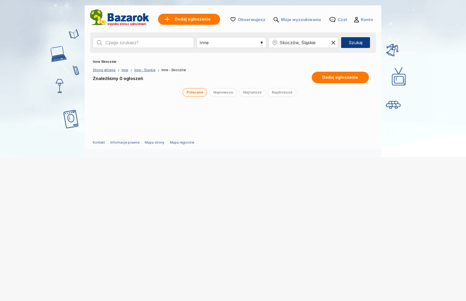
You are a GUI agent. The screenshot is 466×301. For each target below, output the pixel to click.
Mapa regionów (182, 142)
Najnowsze (223, 92)
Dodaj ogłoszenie (340, 77)
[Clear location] (333, 42)
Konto (367, 19)
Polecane (195, 92)
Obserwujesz (251, 19)
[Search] (99, 43)
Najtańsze (252, 92)
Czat (342, 19)
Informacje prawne (124, 142)
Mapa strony (155, 142)
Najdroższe (282, 92)
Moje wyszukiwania (301, 19)
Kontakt (99, 142)
